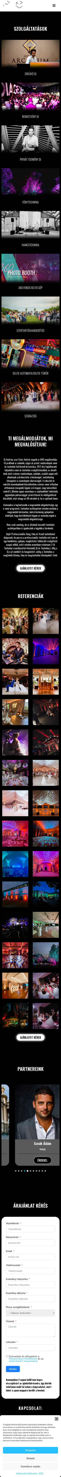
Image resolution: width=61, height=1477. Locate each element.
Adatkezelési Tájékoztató (26, 1473)
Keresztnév (12, 1237)
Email (9, 1251)
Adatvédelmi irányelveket (23, 1361)
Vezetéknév (12, 1223)
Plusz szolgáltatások (17, 1307)
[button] (56, 1418)
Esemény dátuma (15, 1293)
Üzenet (10, 1321)
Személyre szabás (30, 1466)
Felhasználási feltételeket (23, 1358)
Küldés (13, 1369)
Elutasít (31, 1458)
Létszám (11, 1342)
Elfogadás (30, 1450)
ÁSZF (41, 1473)
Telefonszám (13, 1265)
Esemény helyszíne (17, 1279)
